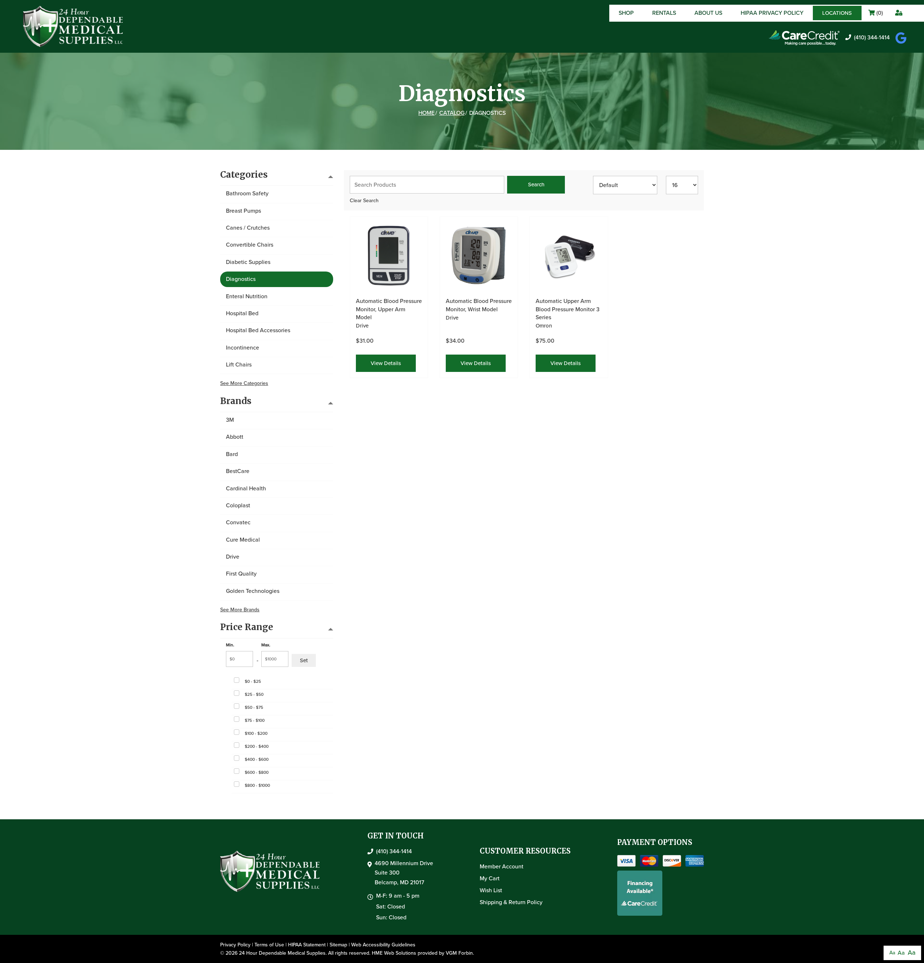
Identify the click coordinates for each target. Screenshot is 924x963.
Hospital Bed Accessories (258, 330)
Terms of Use (269, 945)
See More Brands (240, 609)
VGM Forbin (459, 953)
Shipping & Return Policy (511, 902)
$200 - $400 (257, 746)
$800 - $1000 (257, 785)
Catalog (452, 113)
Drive (232, 556)
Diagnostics (241, 279)
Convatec (238, 522)
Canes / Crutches (248, 228)
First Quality (241, 573)
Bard (232, 454)
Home (426, 113)
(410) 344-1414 (872, 37)
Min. (230, 645)
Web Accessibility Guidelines (383, 945)
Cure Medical (243, 539)
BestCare (237, 471)
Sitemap (338, 945)
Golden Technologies (252, 591)
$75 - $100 (255, 720)
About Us (708, 13)
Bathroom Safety (247, 193)
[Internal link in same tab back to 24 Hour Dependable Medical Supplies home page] (73, 26)
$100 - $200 (256, 733)
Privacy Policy (235, 945)
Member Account (501, 866)
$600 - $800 (257, 772)
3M (230, 420)
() (879, 13)
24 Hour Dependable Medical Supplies (282, 953)
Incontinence (242, 347)
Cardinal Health (246, 488)
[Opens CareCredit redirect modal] (804, 37)
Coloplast (238, 505)
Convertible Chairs (249, 244)
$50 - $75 (254, 707)
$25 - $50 (254, 694)
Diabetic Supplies (248, 262)
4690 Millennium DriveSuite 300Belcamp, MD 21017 (404, 872)
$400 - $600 (257, 759)
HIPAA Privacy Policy (772, 13)
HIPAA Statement (307, 945)
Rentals (664, 13)
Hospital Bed (242, 313)
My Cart (490, 878)
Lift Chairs (239, 364)
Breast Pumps (243, 211)
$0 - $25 (253, 681)
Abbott (234, 437)
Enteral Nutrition (246, 296)
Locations (837, 13)
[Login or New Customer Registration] (898, 13)
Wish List (491, 890)
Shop (626, 13)
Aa (892, 953)
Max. (265, 645)
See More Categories (244, 383)
